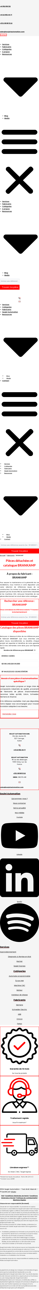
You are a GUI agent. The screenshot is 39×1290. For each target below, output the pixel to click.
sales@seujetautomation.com (12, 32)
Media (6, 118)
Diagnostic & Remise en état (19, 956)
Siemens (19, 1005)
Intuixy (13, 1192)
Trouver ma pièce (10, 287)
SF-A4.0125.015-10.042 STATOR (15, 671)
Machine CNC (19, 985)
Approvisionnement (8, 952)
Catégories (7, 49)
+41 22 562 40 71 (6, 15)
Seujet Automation (10, 312)
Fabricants (6, 47)
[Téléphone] (20, 298)
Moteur (19, 990)
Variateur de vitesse (19, 995)
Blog (6, 116)
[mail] (20, 301)
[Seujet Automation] (19, 39)
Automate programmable (19, 976)
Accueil (2, 555)
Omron (19, 1019)
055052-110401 (8, 656)
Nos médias (19, 813)
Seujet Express (19, 966)
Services (5, 44)
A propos (6, 52)
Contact (5, 381)
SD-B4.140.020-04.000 (11, 664)
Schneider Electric (19, 1009)
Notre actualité (19, 808)
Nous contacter (19, 803)
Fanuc (19, 1023)
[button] (19, 161)
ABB (19, 1014)
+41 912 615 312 (5, 6)
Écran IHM (19, 981)
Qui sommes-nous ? (19, 798)
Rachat (19, 961)
